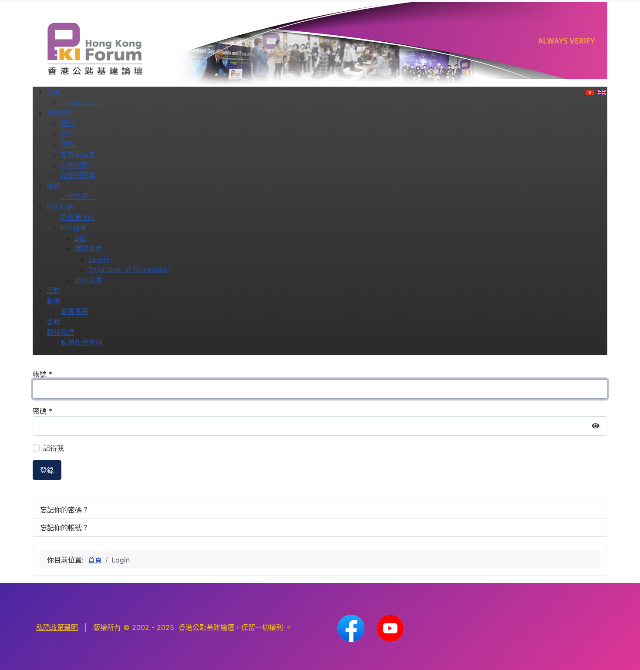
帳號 (42, 374)
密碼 (42, 411)
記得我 (53, 448)
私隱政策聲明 (57, 627)
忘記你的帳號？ (64, 527)
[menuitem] (54, 92)
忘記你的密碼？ (64, 509)
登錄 (47, 470)
